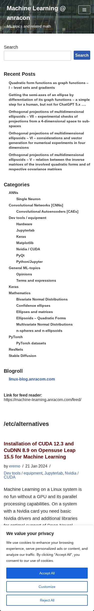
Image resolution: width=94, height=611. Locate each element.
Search (11, 47)
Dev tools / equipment (27, 218)
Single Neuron (28, 199)
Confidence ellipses (33, 305)
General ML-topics (24, 268)
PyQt (20, 255)
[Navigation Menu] (84, 10)
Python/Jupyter (29, 262)
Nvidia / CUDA (28, 249)
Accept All (47, 573)
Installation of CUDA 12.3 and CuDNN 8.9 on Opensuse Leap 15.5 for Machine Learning (39, 450)
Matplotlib (25, 243)
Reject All (47, 600)
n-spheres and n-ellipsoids (39, 331)
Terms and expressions (36, 280)
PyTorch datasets (31, 343)
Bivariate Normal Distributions (42, 299)
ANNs (13, 193)
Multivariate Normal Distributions (44, 324)
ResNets (16, 349)
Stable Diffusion (22, 356)
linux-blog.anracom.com (32, 379)
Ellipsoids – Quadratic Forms (41, 318)
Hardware (24, 224)
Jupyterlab (25, 230)
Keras (21, 237)
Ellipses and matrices (34, 312)
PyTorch (16, 337)
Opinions (24, 274)
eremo (14, 466)
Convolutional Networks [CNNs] (36, 205)
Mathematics (20, 293)
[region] (47, 568)
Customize (47, 587)
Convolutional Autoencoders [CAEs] (47, 211)
